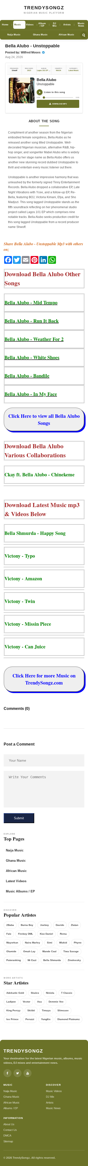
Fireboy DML (25, 933)
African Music (66, 34)
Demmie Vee (56, 1001)
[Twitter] (17, 1073)
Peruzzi (29, 1019)
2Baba (10, 925)
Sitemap (8, 1141)
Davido (60, 925)
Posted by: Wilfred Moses (23, 52)
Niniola (50, 993)
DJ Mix (50, 1096)
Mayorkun (12, 942)
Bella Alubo (46, 80)
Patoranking (13, 960)
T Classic (66, 993)
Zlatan (74, 925)
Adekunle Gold (15, 993)
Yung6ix (46, 1019)
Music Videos (54, 1091)
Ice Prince (12, 1019)
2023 (29, 70)
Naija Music (13, 34)
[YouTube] (27, 1073)
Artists (50, 1102)
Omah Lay (29, 951)
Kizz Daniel (46, 933)
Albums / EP (10, 1108)
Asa (39, 1001)
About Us (8, 1124)
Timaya (46, 1010)
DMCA (7, 1135)
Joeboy (44, 925)
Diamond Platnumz (68, 1019)
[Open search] (83, 35)
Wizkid (63, 942)
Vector (26, 1001)
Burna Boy (27, 925)
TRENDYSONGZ (44, 7)
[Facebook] (7, 1073)
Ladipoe (11, 1001)
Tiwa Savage (71, 951)
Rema (63, 933)
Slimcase (63, 1010)
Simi (49, 942)
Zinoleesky (74, 960)
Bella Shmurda (52, 960)
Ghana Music (40, 34)
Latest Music (73, 70)
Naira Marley (32, 942)
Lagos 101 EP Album (45, 70)
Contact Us (10, 1129)
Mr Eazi (32, 960)
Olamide (11, 951)
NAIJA (58, 70)
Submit (19, 818)
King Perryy (13, 1010)
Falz (8, 933)
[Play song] (40, 92)
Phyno (77, 942)
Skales (35, 993)
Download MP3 (59, 104)
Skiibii (31, 1010)
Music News (53, 1108)
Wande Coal (49, 951)
